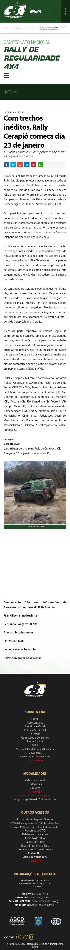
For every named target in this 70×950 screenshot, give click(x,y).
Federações (35, 784)
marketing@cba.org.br (42, 905)
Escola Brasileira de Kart (35, 845)
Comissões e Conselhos (35, 738)
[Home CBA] (15, 11)
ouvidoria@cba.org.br (42, 897)
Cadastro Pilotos (35, 842)
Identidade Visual (35, 726)
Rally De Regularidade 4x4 (17, 28)
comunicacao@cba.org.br (46, 901)
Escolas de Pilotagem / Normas (35, 819)
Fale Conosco (35, 760)
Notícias (31, 28)
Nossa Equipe (35, 741)
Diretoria (35, 734)
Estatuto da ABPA (35, 838)
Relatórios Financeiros (35, 834)
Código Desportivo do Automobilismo (35, 799)
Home (6, 28)
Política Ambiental (35, 730)
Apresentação (35, 722)
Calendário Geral (35, 780)
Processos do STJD (35, 830)
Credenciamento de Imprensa (35, 849)
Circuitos (35, 788)
